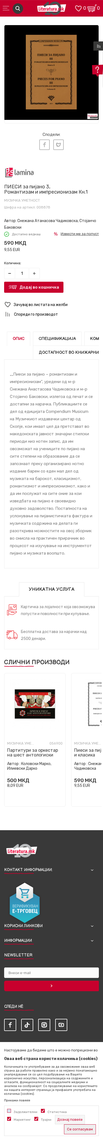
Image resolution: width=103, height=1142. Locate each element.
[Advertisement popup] (51, 57)
